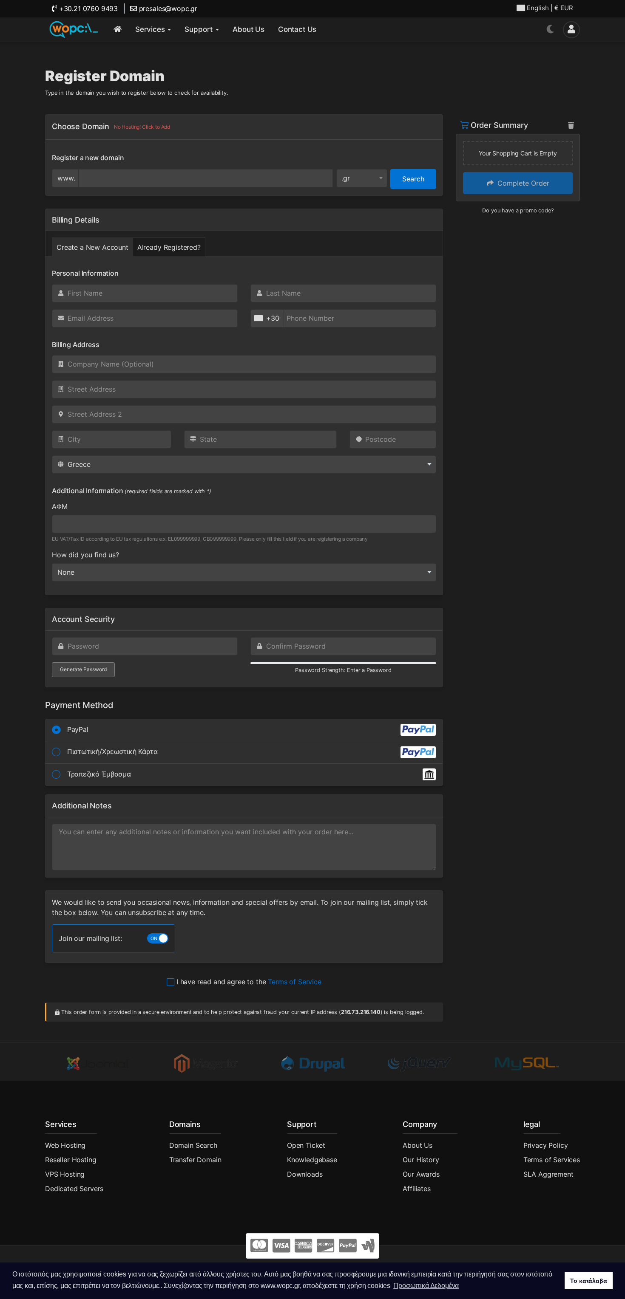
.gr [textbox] (346, 178)
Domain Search (193, 1145)
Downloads (305, 1174)
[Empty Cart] (571, 125)
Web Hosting (65, 1145)
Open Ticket (306, 1145)
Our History (421, 1159)
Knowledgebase (312, 1159)
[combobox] (361, 178)
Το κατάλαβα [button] (588, 1280)
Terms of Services (551, 1159)
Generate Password (83, 669)
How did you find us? (85, 555)
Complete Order (522, 183)
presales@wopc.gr (167, 8)
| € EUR (550, 8)
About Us (417, 1145)
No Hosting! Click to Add (142, 127)
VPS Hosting (65, 1174)
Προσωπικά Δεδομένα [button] (426, 1285)
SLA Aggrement (548, 1174)
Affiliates (416, 1188)
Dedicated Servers (74, 1188)
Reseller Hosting (70, 1159)
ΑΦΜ (60, 506)
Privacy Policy (545, 1145)
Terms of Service (294, 981)
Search (413, 179)
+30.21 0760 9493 (87, 8)
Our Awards (421, 1174)
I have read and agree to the (247, 981)
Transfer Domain (195, 1159)
